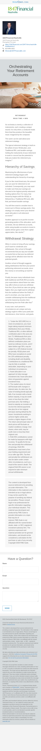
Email (5, 576)
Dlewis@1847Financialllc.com (15, 51)
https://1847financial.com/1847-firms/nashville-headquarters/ (21, 45)
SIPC (18, 687)
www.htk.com (6, 721)
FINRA (14, 687)
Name (5, 563)
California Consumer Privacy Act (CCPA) (25, 654)
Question (6, 588)
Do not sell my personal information (19, 658)
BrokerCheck (11, 624)
